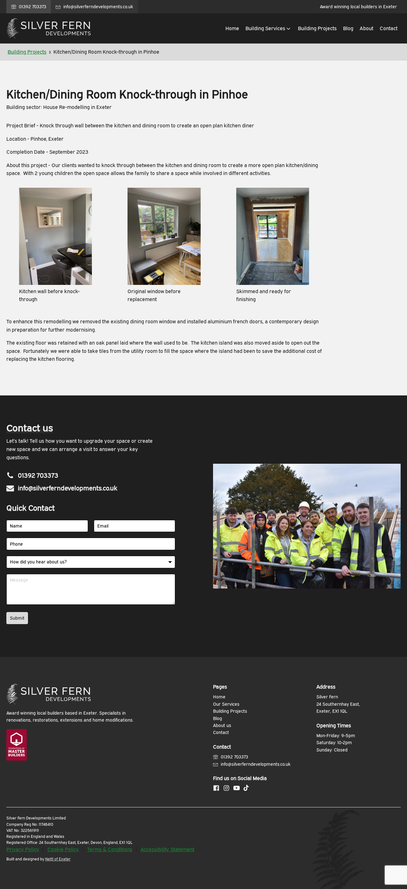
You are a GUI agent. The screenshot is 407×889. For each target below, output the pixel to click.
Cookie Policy (63, 849)
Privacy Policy (22, 849)
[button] (268, 28)
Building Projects (27, 52)
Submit (17, 618)
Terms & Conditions (109, 849)
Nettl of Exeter (58, 859)
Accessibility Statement (167, 849)
